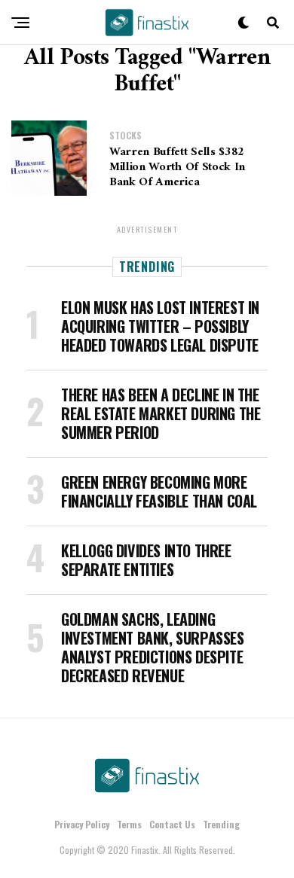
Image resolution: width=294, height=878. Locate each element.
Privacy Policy (81, 824)
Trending (221, 824)
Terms (129, 824)
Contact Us (172, 824)
